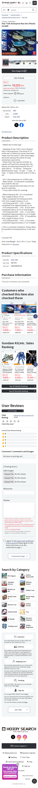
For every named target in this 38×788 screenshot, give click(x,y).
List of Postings (12, 411)
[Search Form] (30, 3)
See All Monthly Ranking (18, 391)
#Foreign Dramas (7, 132)
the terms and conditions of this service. (20, 542)
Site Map (27, 779)
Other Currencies (20, 88)
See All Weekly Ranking (18, 386)
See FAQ (18, 709)
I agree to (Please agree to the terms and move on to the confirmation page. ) (20, 544)
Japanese (15, 244)
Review (6, 500)
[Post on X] (16, 125)
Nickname (7, 488)
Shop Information (27, 775)
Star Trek (16, 117)
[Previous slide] (1, 42)
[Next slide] (36, 42)
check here (23, 655)
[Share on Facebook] (21, 125)
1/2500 (15, 114)
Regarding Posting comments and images (24, 416)
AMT (14, 110)
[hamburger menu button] (35, 3)
